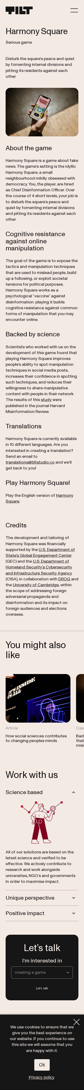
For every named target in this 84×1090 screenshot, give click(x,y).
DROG (64, 579)
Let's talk (42, 988)
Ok (42, 1064)
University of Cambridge (36, 585)
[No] (76, 1022)
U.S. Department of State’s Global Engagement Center (40, 552)
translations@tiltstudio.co (30, 462)
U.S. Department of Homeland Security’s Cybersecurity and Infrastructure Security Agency (39, 567)
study (46, 400)
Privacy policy (41, 1077)
